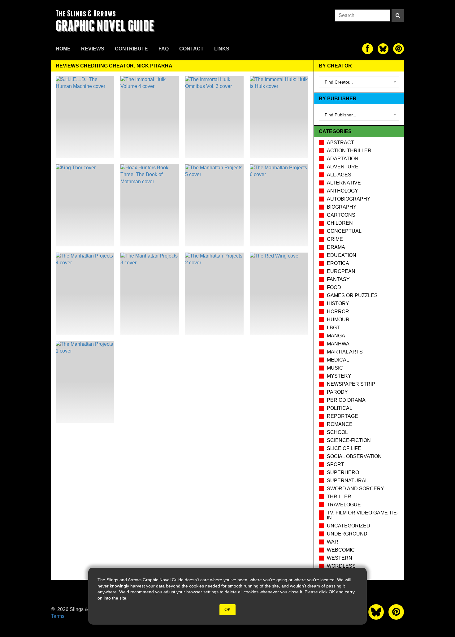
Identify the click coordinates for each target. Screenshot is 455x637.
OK (227, 609)
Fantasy (338, 279)
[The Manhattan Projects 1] (85, 382)
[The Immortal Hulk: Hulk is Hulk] (279, 117)
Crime (335, 239)
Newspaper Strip (351, 384)
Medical (338, 359)
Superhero (343, 472)
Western (339, 558)
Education (341, 255)
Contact (191, 48)
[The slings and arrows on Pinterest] (398, 48)
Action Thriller (349, 150)
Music (335, 367)
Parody (337, 392)
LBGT (333, 327)
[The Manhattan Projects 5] (214, 205)
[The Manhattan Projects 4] (85, 294)
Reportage (342, 416)
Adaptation (342, 158)
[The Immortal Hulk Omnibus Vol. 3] (214, 117)
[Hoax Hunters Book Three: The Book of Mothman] (149, 205)
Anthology (342, 190)
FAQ (163, 48)
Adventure (342, 166)
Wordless (341, 566)
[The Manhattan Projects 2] (214, 294)
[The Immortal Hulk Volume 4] (149, 117)
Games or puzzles (352, 295)
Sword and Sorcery (355, 488)
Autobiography (348, 199)
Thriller (339, 496)
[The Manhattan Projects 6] (279, 205)
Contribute (131, 48)
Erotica (338, 263)
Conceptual (344, 231)
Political (339, 408)
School (337, 432)
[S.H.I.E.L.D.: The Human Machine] (85, 117)
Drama (336, 247)
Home (63, 48)
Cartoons (341, 215)
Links (221, 48)
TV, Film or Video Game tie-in (362, 515)
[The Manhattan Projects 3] (149, 294)
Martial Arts (345, 351)
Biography (342, 207)
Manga (336, 335)
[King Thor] (85, 205)
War (332, 541)
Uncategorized (348, 525)
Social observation (354, 456)
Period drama (346, 400)
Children (340, 223)
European (341, 271)
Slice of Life (344, 448)
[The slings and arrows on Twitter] (383, 48)
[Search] (398, 15)
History (338, 303)
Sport (335, 464)
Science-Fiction (349, 440)
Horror (338, 311)
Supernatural (347, 480)
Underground (347, 533)
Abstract (340, 142)
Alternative (344, 182)
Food (334, 287)
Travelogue (344, 504)
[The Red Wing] (279, 294)
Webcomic (341, 549)
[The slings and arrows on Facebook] (367, 48)
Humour (338, 319)
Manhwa (338, 343)
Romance (340, 424)
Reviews (92, 48)
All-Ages (339, 174)
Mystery (339, 376)
